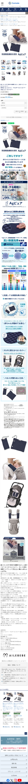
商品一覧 (2, 10)
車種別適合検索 (8, 10)
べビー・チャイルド (13, 19)
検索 (27, 13)
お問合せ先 (14, 759)
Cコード (3, 105)
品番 (2, 100)
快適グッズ (15, 20)
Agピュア (16, 24)
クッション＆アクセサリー (6, 20)
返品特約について (5, 120)
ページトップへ (26, 733)
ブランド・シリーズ (8, 24)
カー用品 (6, 15)
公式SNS (14, 775)
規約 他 (14, 763)
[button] (1, 710)
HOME (1, 15)
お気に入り (15, 10)
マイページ (21, 10)
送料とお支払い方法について (14, 755)
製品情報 (14, 767)
